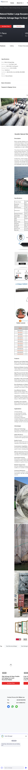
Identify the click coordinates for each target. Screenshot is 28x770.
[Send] (26, 767)
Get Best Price (6, 26)
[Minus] (26, 736)
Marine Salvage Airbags (15, 7)
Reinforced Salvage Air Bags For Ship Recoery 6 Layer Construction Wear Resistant (10, 678)
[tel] (20, 706)
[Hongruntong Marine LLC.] (4, 1)
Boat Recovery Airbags (11, 646)
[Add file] (2, 767)
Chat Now (18, 26)
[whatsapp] (12, 706)
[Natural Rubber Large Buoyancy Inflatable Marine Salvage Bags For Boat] (11, 665)
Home (1, 7)
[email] (8, 706)
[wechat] (16, 706)
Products (6, 7)
